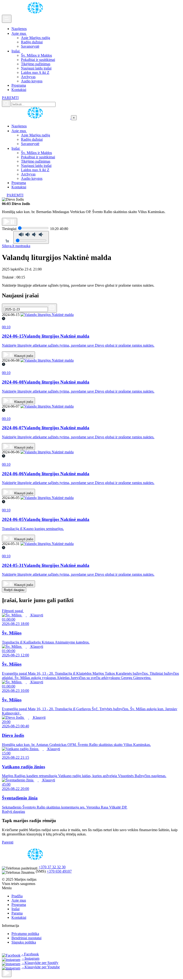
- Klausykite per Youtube (40, 967)
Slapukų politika (23, 942)
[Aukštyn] (6, 973)
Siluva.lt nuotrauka (16, 246)
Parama (17, 913)
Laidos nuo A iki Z (35, 72)
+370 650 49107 (59, 871)
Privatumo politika (25, 934)
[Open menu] (6, 19)
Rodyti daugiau (14, 590)
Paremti (7, 842)
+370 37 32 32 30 (52, 867)
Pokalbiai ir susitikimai (38, 60)
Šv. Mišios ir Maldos (36, 55)
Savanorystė (30, 46)
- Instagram (30, 958)
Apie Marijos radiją (35, 38)
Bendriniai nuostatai (26, 938)
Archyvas (28, 77)
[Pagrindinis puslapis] (36, 12)
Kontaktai (18, 90)
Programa (18, 85)
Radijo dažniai (32, 42)
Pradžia (17, 896)
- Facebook (30, 954)
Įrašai (15, 51)
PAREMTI (10, 98)
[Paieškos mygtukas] (6, 103)
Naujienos (19, 29)
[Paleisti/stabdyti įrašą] (9, 222)
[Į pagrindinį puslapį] (36, 117)
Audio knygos (31, 81)
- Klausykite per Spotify (39, 963)
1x (7, 241)
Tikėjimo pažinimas (35, 64)
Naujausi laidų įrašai (36, 68)
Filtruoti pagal (13, 611)
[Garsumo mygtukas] (31, 237)
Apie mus (19, 33)
